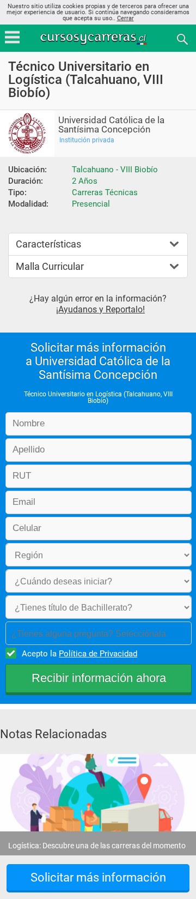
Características (48, 244)
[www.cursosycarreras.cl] (99, 38)
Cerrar (125, 18)
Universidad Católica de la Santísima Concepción (111, 125)
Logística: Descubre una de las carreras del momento (97, 845)
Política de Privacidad (98, 654)
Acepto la (79, 654)
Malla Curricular (50, 266)
